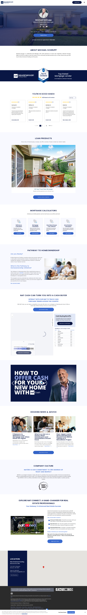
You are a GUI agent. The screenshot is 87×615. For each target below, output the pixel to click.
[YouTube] (65, 589)
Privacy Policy (24, 607)
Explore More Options (43, 197)
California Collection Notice (33, 609)
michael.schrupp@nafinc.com (50, 31)
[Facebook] (40, 26)
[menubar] (84, 2)
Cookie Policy (26, 609)
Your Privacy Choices (42, 609)
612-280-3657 (37, 31)
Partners (23, 608)
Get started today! (15, 283)
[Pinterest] (71, 589)
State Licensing (18, 607)
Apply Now (76, 2)
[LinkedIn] (60, 589)
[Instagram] (68, 589)
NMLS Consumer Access (39, 608)
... (44, 125)
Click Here (52, 40)
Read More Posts (43, 452)
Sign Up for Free (55, 541)
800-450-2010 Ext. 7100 (25, 590)
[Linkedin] (43, 26)
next (50, 125)
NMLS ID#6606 (13, 607)
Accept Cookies (71, 612)
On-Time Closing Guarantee (29, 608)
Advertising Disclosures (37, 607)
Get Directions (14, 575)
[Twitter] (63, 589)
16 (46, 125)
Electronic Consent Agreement (16, 608)
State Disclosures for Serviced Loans (17, 609)
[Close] (85, 612)
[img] (43, 383)
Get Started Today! (43, 309)
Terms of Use (30, 607)
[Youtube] (46, 26)
